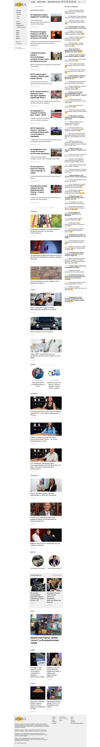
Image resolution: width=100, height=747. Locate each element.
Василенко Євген (40, 6)
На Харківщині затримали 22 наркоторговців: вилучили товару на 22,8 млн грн (75, 208)
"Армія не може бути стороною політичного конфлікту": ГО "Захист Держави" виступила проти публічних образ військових (75, 261)
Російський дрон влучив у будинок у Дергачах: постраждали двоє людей (75, 117)
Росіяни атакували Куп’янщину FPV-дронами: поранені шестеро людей (75, 111)
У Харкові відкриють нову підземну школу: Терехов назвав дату (76, 176)
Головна (18, 10)
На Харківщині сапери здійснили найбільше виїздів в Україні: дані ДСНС (75, 17)
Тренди (33, 1)
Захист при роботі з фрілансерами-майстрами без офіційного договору (74, 50)
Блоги (18, 30)
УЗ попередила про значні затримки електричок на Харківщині (75, 202)
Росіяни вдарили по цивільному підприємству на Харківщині (73, 214)
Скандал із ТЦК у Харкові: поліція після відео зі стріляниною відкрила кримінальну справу (74, 32)
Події (18, 16)
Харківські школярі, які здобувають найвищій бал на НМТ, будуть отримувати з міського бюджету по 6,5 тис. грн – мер (76, 143)
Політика (19, 14)
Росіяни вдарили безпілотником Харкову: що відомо (75, 180)
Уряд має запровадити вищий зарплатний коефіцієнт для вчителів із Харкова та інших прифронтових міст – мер (75, 136)
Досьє (18, 38)
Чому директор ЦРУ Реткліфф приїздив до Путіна (75, 60)
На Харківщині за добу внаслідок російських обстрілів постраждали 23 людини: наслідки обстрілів (74, 299)
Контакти (19, 43)
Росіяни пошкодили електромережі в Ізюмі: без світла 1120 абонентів (76, 288)
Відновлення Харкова (54, 1)
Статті (18, 21)
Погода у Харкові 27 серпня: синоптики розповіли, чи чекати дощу (75, 27)
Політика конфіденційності (77, 723)
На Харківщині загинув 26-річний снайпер (74, 106)
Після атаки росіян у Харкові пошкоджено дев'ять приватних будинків (74, 230)
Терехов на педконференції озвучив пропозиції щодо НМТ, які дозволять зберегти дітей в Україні (74, 160)
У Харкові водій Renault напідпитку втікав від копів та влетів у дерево (75, 101)
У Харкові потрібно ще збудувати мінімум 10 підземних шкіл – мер (75, 150)
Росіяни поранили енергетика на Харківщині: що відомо (75, 266)
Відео (18, 32)
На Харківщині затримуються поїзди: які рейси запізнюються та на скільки (75, 236)
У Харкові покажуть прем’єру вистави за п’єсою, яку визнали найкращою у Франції (75, 38)
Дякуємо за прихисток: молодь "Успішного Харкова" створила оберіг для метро (75, 248)
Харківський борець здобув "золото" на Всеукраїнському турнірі (74, 22)
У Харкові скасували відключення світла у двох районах (74, 271)
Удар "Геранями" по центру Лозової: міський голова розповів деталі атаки (74, 44)
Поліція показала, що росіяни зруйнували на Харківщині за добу (75, 242)
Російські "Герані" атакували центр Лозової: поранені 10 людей (75, 55)
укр (79, 1)
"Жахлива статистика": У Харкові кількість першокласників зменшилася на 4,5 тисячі (75, 171)
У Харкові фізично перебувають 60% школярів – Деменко (75, 165)
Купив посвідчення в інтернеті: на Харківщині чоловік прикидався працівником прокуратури (75, 186)
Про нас (18, 41)
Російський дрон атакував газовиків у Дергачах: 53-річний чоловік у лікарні (74, 254)
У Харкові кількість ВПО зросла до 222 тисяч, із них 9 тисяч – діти (75, 155)
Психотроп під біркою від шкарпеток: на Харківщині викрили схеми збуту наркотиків (74, 129)
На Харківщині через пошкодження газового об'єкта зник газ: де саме (75, 224)
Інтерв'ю (18, 23)
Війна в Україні (41, 1)
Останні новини (71, 6)
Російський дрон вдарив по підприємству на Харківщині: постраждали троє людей (74, 191)
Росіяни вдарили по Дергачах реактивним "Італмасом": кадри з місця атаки (75, 77)
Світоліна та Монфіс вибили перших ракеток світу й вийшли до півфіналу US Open (74, 12)
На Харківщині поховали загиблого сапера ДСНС (73, 219)
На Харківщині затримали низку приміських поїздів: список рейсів (75, 82)
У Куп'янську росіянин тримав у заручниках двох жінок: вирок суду (75, 71)
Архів (52, 207)
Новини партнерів (21, 27)
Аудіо (17, 36)
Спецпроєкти (20, 25)
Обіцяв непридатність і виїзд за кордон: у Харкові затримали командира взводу (75, 87)
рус (81, 1)
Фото (17, 34)
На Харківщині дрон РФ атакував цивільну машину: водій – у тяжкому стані (75, 197)
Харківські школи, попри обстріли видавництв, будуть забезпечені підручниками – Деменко (76, 94)
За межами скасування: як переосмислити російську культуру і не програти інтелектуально (75, 277)
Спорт (18, 18)
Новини (18, 12)
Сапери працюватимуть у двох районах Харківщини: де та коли (75, 283)
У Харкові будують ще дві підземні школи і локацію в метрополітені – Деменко (74, 123)
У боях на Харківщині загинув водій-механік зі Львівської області (75, 65)
